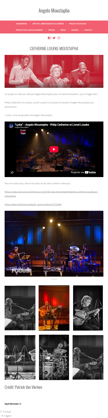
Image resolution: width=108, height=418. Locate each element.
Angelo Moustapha (54, 10)
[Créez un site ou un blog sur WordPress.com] (20, 403)
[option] (56, 416)
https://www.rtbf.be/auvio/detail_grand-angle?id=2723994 (33, 204)
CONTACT (88, 30)
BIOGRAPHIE (21, 23)
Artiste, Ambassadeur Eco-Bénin (48, 23)
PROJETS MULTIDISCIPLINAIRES (29, 30)
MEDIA (63, 30)
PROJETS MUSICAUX (77, 23)
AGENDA (74, 30)
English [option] (7, 415)
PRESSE (51, 30)
